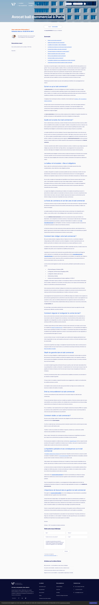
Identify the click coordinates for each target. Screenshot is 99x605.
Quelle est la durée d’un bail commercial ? (56, 42)
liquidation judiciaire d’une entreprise (52, 453)
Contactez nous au (23, 31)
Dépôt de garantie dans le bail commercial (56, 53)
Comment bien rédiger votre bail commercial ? (57, 49)
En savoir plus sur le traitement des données (50, 555)
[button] (20, 3)
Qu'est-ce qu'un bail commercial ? (55, 40)
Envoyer (66, 551)
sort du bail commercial (63, 455)
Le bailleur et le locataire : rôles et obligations (57, 44)
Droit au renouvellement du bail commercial (57, 55)
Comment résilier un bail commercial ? (55, 58)
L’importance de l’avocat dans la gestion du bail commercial (60, 62)
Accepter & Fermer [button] (93, 602)
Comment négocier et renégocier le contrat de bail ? (58, 51)
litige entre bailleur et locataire (50, 348)
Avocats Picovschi (73, 441)
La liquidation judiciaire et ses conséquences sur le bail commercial (61, 60)
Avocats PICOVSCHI (49, 30)
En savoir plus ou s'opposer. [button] (64, 602)
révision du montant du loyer (56, 327)
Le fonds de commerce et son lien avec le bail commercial (60, 47)
